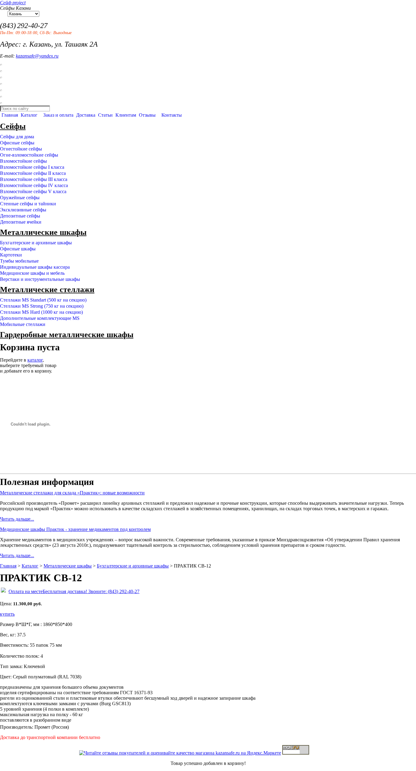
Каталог (29, 115)
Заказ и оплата (58, 115)
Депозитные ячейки (20, 222)
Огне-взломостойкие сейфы (29, 154)
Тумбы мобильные (19, 260)
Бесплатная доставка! (65, 591)
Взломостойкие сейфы (23, 161)
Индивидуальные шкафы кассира (35, 267)
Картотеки (11, 254)
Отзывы (147, 115)
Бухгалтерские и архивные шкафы (36, 242)
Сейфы (13, 126)
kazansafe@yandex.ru (37, 55)
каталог (35, 360)
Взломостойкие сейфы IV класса (34, 185)
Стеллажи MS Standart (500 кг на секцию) (43, 299)
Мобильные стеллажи (22, 324)
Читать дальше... (17, 519)
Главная (10, 115)
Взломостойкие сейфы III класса (33, 179)
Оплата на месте (26, 591)
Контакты (171, 115)
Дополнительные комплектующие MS (39, 318)
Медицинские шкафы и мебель (32, 273)
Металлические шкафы (43, 232)
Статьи (105, 115)
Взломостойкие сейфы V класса (33, 191)
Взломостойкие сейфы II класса (33, 173)
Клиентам (125, 115)
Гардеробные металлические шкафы (66, 334)
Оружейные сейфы (20, 197)
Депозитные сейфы (20, 215)
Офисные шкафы (18, 248)
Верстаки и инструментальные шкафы (40, 279)
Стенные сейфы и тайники (28, 203)
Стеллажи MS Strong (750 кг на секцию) (41, 306)
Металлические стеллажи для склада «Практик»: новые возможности (72, 492)
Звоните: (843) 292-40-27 (113, 591)
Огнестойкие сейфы (21, 148)
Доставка (85, 115)
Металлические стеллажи (47, 289)
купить (7, 614)
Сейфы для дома (17, 136)
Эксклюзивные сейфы (23, 209)
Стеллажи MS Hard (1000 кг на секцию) (41, 312)
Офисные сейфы (17, 142)
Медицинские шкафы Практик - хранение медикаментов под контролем (75, 529)
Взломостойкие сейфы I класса (32, 167)
